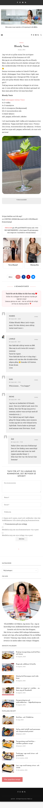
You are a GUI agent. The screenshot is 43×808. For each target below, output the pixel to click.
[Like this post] (18, 277)
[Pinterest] (22, 2)
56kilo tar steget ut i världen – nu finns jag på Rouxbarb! (28, 689)
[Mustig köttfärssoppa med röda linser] (8, 679)
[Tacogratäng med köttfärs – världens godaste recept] (8, 744)
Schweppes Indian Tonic (15, 100)
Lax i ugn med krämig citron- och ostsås (27, 766)
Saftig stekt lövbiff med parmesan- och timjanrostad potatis (28, 730)
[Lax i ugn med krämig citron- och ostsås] (8, 769)
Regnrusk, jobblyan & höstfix (26, 664)
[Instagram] (19, 2)
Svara (36, 316)
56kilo (19, 624)
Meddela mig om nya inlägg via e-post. (17, 535)
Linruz (12, 339)
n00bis (12, 316)
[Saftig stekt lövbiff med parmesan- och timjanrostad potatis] (8, 732)
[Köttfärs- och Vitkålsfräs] (8, 720)
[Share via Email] (33, 277)
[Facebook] (17, 2)
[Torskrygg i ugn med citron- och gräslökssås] (8, 756)
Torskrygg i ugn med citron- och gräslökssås (27, 754)
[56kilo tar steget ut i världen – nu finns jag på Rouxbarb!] (8, 691)
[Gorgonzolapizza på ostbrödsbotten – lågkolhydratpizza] (8, 703)
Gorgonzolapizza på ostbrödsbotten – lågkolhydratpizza (28, 701)
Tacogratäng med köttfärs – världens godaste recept (26, 742)
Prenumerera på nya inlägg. (16, 524)
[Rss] (25, 2)
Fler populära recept (12, 779)
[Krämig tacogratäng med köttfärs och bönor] (8, 655)
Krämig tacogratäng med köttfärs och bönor (28, 653)
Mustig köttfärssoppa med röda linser (27, 677)
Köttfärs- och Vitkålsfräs (24, 717)
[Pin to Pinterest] (28, 277)
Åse (12, 439)
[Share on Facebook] (24, 277)
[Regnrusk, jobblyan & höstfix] (8, 667)
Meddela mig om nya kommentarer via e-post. (20, 530)
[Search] (41, 35)
